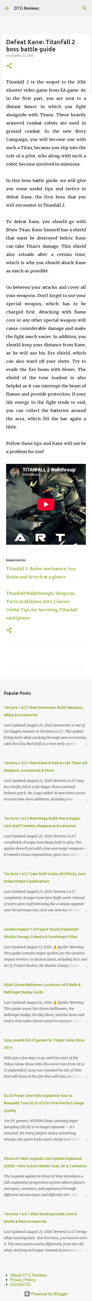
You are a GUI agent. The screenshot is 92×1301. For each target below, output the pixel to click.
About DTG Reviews (28, 1275)
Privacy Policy (23, 1279)
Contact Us (20, 1284)
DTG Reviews (26, 8)
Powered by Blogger (49, 1294)
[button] (9, 66)
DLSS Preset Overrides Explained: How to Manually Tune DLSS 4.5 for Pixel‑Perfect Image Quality (44, 1103)
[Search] (85, 8)
